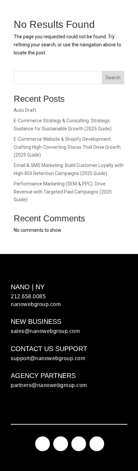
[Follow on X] (78, 443)
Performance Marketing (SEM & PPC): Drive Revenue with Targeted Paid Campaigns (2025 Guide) (63, 192)
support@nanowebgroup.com (48, 358)
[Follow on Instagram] (42, 443)
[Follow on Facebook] (60, 443)
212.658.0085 (28, 296)
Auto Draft (25, 110)
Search (113, 77)
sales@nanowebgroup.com (45, 331)
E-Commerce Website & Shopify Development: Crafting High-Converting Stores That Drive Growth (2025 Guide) (67, 147)
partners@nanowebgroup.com (49, 385)
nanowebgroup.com (36, 304)
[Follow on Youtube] (96, 443)
